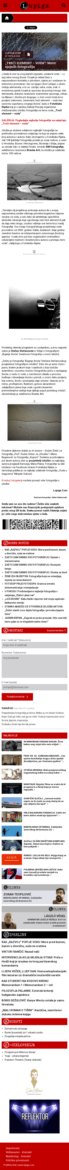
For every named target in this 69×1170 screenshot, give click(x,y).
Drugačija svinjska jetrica (17, 1036)
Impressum (13, 1148)
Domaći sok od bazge (16, 1028)
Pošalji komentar (17, 696)
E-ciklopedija (19, 1045)
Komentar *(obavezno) (14, 652)
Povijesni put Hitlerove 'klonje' (20, 1052)
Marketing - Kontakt (18, 1156)
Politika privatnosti (17, 1160)
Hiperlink (14, 935)
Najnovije (10, 735)
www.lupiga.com (26, 1165)
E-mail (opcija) (9, 682)
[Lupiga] (34, 5)
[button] (5, 4)
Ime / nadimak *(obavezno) (16, 640)
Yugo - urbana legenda (17, 1056)
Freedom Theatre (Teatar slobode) (23, 1059)
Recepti (12, 1022)
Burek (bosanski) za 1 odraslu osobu (24, 1032)
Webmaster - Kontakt (19, 1152)
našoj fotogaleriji (13, 480)
